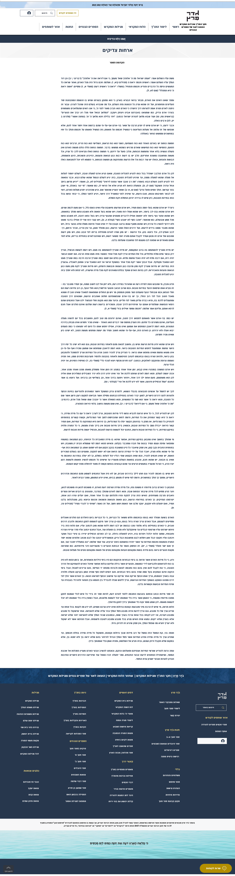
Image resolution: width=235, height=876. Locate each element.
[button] (158, 27)
